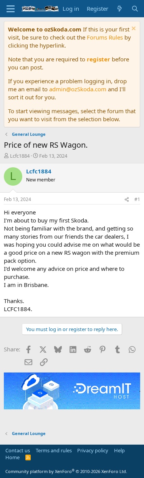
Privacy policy (92, 450)
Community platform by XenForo (66, 471)
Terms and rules (54, 450)
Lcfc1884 (20, 155)
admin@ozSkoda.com (77, 89)
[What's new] (119, 9)
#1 (137, 199)
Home (12, 457)
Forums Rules (105, 37)
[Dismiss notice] (132, 29)
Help (119, 450)
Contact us (17, 450)
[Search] (134, 9)
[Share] (127, 199)
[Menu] (11, 8)
